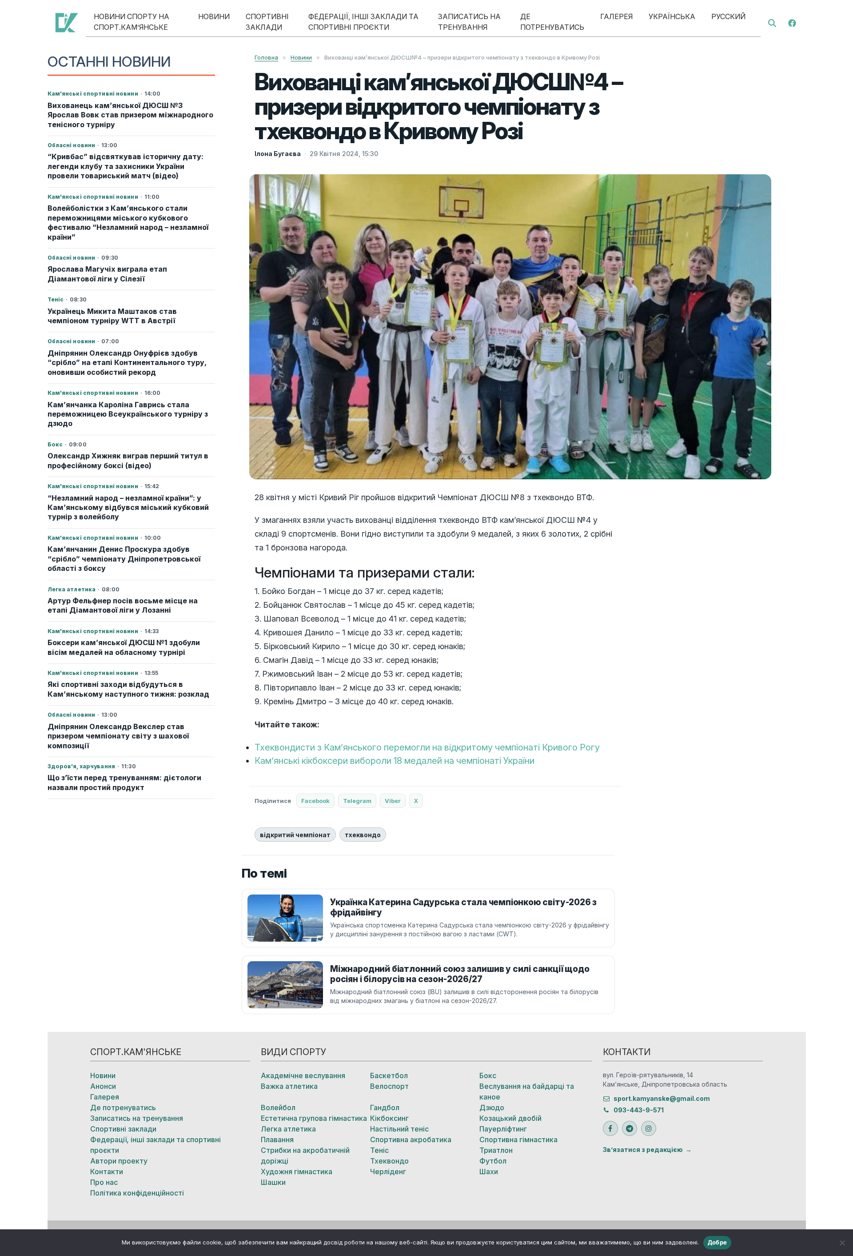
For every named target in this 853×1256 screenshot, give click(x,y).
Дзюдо (491, 1107)
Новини (214, 16)
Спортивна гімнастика (518, 1139)
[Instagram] (648, 1128)
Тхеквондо (389, 1160)
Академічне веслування (303, 1075)
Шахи (488, 1171)
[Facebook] (792, 22)
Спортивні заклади (267, 22)
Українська (672, 16)
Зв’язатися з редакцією (643, 1149)
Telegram (357, 800)
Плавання (277, 1139)
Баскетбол (389, 1075)
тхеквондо (363, 835)
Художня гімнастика (296, 1171)
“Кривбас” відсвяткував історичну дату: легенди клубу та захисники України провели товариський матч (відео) (125, 166)
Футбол (492, 1160)
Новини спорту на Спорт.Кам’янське (131, 22)
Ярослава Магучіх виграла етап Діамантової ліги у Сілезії (107, 274)
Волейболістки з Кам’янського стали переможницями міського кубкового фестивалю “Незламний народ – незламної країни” (128, 222)
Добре (717, 1242)
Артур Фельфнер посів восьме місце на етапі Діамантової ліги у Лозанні (123, 605)
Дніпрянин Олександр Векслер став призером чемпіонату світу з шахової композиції (118, 736)
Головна (266, 57)
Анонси (103, 1086)
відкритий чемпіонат (295, 835)
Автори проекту (118, 1160)
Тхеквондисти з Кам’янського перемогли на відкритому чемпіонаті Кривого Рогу (427, 747)
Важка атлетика (289, 1086)
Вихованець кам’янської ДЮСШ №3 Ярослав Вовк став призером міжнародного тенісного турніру (130, 115)
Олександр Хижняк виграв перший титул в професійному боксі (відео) (128, 460)
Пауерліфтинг (503, 1128)
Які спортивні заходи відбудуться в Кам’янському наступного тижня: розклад (128, 689)
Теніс (379, 1150)
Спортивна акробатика (410, 1139)
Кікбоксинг (389, 1118)
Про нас (104, 1182)
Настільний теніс (399, 1128)
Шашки (273, 1182)
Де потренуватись (552, 22)
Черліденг (388, 1171)
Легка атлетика (288, 1128)
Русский (728, 16)
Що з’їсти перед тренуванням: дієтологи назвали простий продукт (124, 782)
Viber (393, 800)
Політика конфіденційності (137, 1192)
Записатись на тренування (469, 22)
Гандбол (384, 1107)
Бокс (487, 1075)
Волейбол (278, 1107)
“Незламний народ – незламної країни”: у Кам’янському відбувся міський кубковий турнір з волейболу (128, 508)
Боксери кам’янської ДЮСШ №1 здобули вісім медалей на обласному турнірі (124, 647)
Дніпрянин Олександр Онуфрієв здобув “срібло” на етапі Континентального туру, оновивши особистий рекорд (127, 363)
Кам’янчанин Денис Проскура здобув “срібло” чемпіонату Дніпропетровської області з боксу (124, 559)
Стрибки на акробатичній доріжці (305, 1155)
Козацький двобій (510, 1118)
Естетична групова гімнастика (314, 1118)
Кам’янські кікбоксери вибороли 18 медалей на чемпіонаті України (394, 760)
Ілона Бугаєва (278, 153)
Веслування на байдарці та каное (526, 1091)
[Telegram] (629, 1128)
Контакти (106, 1171)
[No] (841, 1242)
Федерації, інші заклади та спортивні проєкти (363, 22)
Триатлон (496, 1150)
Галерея (616, 16)
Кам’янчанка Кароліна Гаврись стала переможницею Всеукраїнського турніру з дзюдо (128, 414)
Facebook (315, 800)
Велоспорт (389, 1086)
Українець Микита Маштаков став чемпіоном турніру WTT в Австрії (112, 316)
